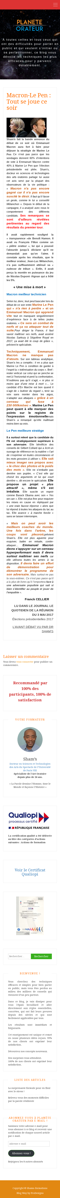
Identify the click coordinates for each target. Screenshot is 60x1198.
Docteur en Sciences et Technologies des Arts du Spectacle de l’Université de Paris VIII (30, 767)
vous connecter (24, 662)
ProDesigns (37, 1193)
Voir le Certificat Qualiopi (30, 872)
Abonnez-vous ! (21, 1153)
